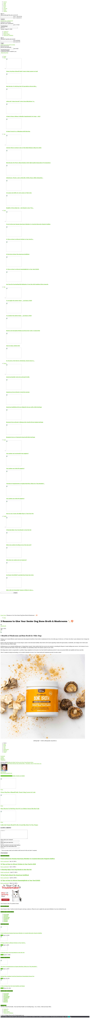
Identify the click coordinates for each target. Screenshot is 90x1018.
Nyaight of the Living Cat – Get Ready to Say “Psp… (20, 208)
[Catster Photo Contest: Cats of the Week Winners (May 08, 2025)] (14, 145)
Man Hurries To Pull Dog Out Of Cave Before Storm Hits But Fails (20, 808)
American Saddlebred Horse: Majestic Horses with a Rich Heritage (24, 407)
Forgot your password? (7, 20)
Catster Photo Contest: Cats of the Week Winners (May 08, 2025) (23, 147)
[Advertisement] (45, 604)
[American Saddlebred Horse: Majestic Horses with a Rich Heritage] (14, 404)
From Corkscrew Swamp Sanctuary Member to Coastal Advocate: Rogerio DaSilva (28, 224)
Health (5, 11)
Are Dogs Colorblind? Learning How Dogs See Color (20, 575)
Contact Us (5, 31)
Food (4, 9)
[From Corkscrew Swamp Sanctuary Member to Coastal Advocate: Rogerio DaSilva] (14, 221)
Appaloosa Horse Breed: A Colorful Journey (17, 392)
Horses (5, 8)
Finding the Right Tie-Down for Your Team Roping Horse (20, 762)
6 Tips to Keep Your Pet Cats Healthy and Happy (13, 986)
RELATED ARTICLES (6, 775)
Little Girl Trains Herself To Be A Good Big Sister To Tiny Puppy (19, 825)
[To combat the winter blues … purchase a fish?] (14, 312)
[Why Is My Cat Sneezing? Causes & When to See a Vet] (14, 587)
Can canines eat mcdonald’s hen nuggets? (17, 453)
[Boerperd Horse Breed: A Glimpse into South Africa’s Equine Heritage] (14, 419)
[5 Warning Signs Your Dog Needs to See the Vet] (14, 527)
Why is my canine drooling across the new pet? (18, 545)
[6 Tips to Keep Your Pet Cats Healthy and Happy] (4, 983)
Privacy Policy (6, 34)
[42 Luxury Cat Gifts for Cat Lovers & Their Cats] (14, 190)
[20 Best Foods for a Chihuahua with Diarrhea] (14, 128)
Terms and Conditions (8, 35)
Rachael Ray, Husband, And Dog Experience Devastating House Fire (17, 976)
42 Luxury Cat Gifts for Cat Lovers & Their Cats (19, 192)
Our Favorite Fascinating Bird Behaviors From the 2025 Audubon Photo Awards (27, 284)
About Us (5, 32)
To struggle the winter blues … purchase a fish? (19, 300)
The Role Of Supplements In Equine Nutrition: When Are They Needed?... (19, 966)
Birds (4, 5)
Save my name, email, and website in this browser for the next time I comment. (19, 850)
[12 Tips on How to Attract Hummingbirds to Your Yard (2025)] (14, 266)
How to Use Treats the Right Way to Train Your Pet (20, 513)
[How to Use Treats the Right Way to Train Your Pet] (14, 510)
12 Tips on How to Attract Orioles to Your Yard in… (19, 239)
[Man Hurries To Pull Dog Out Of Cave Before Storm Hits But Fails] (14, 83)
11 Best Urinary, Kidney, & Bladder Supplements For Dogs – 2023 (23, 116)
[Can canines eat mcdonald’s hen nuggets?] (14, 450)
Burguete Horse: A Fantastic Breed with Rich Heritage (20, 437)
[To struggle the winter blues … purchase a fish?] (14, 297)
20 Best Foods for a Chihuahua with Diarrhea (18, 131)
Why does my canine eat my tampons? (16, 560)
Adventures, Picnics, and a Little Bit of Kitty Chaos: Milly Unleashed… (24, 177)
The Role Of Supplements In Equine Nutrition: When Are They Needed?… (25, 483)
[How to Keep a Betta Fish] (14, 342)
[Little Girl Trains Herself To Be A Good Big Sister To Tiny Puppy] (14, 98)
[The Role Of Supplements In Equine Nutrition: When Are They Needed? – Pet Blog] (14, 480)
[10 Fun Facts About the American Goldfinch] (14, 251)
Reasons (5, 750)
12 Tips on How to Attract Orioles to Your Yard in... (13, 942)
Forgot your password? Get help (8, 44)
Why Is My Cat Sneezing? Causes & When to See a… (20, 590)
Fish (4, 7)
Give (4, 748)
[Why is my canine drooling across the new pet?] (14, 542)
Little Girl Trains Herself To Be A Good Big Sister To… (20, 101)
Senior (4, 752)
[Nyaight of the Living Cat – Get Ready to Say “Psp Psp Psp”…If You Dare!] (14, 205)
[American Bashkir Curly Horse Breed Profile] (14, 374)
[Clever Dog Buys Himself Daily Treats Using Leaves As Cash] (14, 68)
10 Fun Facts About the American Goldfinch (17, 254)
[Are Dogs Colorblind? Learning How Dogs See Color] (14, 572)
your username (18, 16)
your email (16, 24)
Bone (4, 744)
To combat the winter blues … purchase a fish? (19, 315)
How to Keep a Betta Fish (13, 345)
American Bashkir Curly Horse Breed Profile (17, 377)
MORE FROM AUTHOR (18, 775)
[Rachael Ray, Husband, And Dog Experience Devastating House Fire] (4, 974)
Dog (4, 746)
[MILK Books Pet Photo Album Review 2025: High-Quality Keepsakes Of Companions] (14, 160)
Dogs (4, 3)
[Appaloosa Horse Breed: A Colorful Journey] (14, 389)
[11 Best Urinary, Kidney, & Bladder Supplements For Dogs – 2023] (14, 113)
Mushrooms (6, 749)
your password (18, 17)
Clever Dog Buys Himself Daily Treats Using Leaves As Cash (22, 71)
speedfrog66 (3, 626)
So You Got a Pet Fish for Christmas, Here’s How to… (20, 360)
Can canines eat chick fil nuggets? (15, 468)
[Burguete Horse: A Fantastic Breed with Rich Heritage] (14, 434)
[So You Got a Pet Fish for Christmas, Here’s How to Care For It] (14, 357)
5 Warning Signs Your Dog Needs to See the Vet (18, 530)
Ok (68, 1016)
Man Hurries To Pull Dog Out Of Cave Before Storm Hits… (21, 86)
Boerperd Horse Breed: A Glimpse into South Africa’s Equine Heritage (24, 422)
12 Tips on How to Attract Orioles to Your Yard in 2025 (18, 864)
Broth (4, 745)
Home (5, 1)
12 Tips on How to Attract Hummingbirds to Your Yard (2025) (22, 269)
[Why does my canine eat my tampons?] (14, 557)
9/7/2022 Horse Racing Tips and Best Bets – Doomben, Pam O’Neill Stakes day (23, 763)
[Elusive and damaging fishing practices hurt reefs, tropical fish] (14, 327)
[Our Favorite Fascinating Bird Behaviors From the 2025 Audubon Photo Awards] (14, 281)
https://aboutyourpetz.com (6, 773)
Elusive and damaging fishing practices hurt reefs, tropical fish (23, 330)
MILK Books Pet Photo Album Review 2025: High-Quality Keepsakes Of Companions (28, 162)
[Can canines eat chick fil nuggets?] (14, 465)
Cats (4, 4)
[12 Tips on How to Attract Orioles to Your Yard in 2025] (14, 236)
